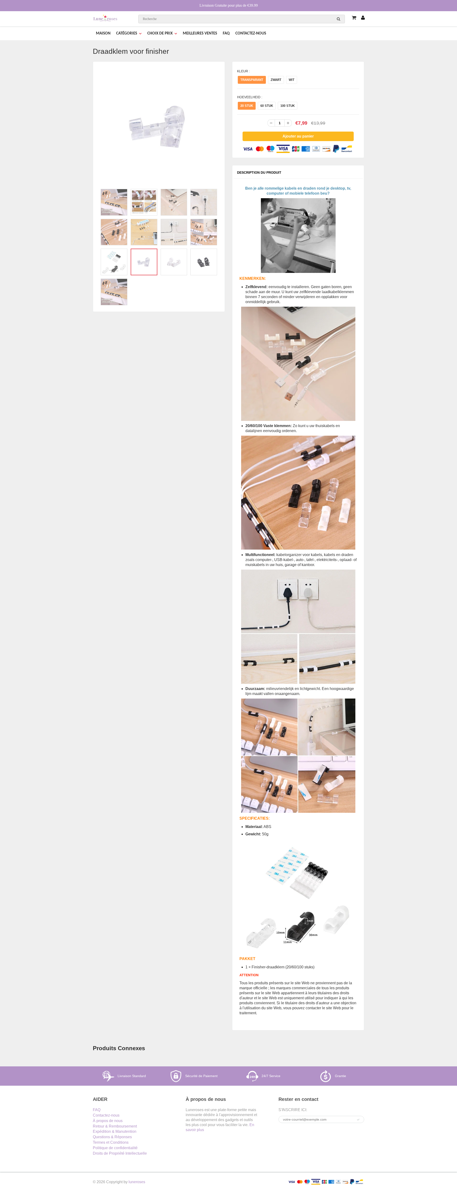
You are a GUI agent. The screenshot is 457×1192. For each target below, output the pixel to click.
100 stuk (287, 106)
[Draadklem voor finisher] (159, 126)
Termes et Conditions (111, 1142)
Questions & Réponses (112, 1137)
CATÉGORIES (126, 33)
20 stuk (246, 106)
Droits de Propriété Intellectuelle (120, 1153)
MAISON (103, 33)
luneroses (137, 1182)
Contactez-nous (106, 1115)
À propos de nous (108, 1121)
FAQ (226, 33)
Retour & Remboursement (115, 1126)
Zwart (276, 80)
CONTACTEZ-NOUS (250, 33)
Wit (291, 80)
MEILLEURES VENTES (200, 33)
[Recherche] (339, 18)
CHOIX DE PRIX (160, 33)
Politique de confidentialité (115, 1148)
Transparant (251, 80)
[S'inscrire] (358, 1119)
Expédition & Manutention (114, 1131)
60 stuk (266, 106)
